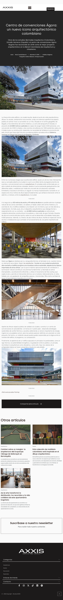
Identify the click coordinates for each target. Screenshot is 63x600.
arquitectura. (30, 184)
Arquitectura (4, 446)
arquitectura (25, 195)
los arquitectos (28, 263)
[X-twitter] (29, 586)
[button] (41, 404)
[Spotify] (43, 586)
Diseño (34, 446)
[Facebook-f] (20, 586)
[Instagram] (25, 586)
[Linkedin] (38, 586)
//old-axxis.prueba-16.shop (11, 392)
